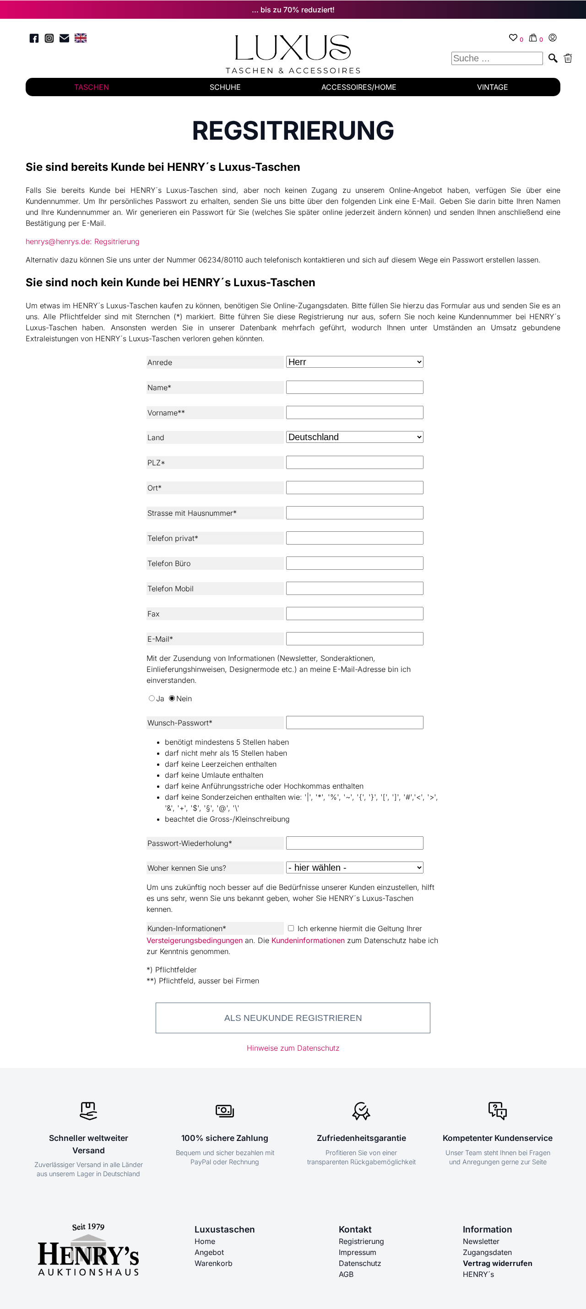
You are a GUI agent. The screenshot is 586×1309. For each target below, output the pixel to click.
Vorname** (166, 412)
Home (205, 1241)
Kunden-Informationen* (186, 928)
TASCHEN (91, 87)
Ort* (154, 487)
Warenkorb (214, 1263)
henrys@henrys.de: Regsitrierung (83, 241)
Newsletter (481, 1241)
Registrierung (361, 1241)
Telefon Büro (168, 563)
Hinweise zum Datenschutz (293, 1048)
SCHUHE (225, 87)
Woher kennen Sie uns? (186, 868)
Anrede (159, 362)
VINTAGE (492, 87)
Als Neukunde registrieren (293, 1018)
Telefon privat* (172, 538)
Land (155, 437)
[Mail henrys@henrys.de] (64, 39)
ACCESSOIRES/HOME (358, 87)
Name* (159, 387)
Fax (153, 613)
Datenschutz (360, 1263)
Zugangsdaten (487, 1252)
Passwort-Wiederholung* (189, 843)
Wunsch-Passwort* (179, 722)
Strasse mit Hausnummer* (192, 513)
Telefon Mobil (170, 588)
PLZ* (156, 462)
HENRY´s (478, 1274)
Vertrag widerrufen (497, 1263)
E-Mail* (160, 639)
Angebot (209, 1252)
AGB (346, 1274)
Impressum (357, 1252)
